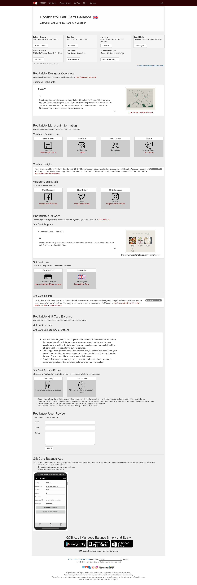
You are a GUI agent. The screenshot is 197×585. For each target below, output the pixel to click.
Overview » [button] (72, 46)
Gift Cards (52, 3)
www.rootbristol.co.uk (48, 152)
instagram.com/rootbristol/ (115, 203)
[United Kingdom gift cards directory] (95, 17)
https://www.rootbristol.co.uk (86, 77)
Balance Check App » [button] (109, 59)
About (70, 559)
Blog (85, 3)
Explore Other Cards (81, 284)
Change (125, 559)
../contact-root (149, 152)
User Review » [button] (73, 59)
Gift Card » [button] (39, 59)
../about (81, 152)
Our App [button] (77, 3)
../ (115, 152)
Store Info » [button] (106, 46)
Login (161, 3)
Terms (87, 559)
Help (75, 559)
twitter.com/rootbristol (81, 203)
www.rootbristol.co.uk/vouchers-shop (48, 284)
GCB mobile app (104, 219)
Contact (93, 3)
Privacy (81, 559)
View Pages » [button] (140, 46)
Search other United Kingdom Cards (150, 65)
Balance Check (65, 3)
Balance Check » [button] (41, 46)
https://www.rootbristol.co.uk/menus (47, 173)
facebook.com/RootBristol (48, 203)
